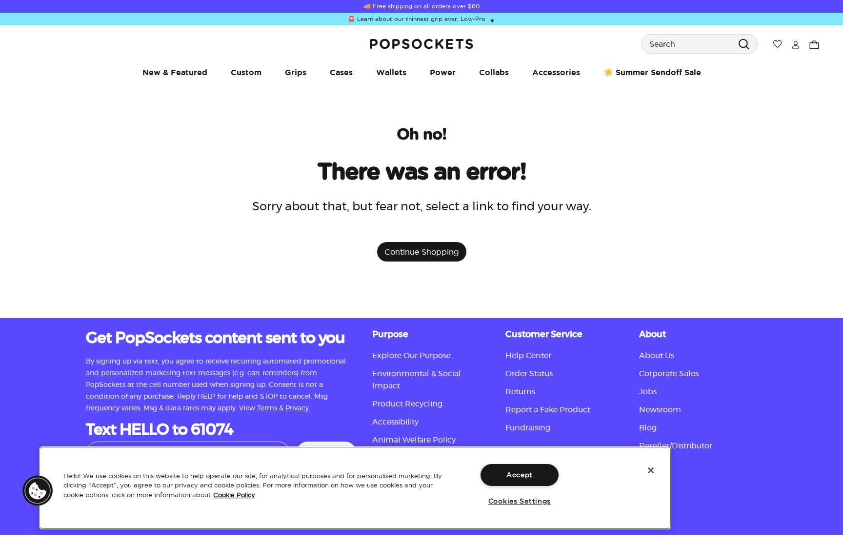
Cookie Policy (234, 494)
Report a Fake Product (547, 410)
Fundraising (527, 428)
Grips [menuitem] (295, 72)
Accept (519, 475)
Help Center (528, 356)
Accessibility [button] (395, 422)
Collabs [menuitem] (494, 72)
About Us (656, 356)
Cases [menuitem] (341, 72)
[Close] (651, 470)
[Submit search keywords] (744, 44)
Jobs (648, 392)
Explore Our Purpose (411, 356)
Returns (520, 392)
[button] (37, 490)
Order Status (529, 374)
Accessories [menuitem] (556, 72)
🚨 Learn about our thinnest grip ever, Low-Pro (421, 19)
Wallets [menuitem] (391, 72)
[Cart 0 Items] (814, 44)
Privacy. (297, 408)
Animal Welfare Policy (414, 440)
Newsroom (660, 410)
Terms (267, 408)
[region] (355, 487)
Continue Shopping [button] (421, 251)
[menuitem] (175, 72)
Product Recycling (407, 404)
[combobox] (699, 44)
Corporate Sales (669, 374)
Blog (648, 428)
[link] (421, 44)
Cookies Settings (519, 501)
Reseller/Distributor (675, 446)
